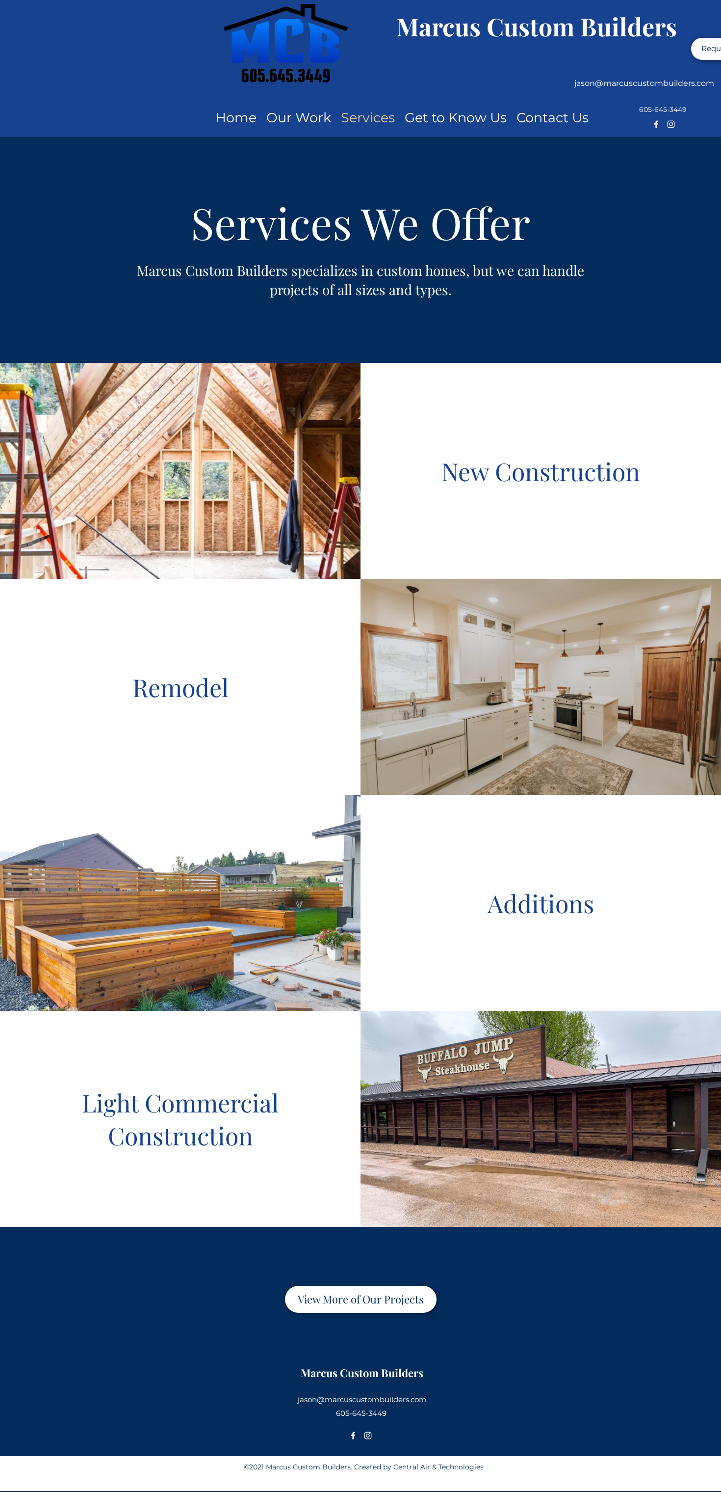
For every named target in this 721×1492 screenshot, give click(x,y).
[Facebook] (656, 124)
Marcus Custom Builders (536, 26)
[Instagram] (671, 124)
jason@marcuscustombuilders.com (644, 83)
